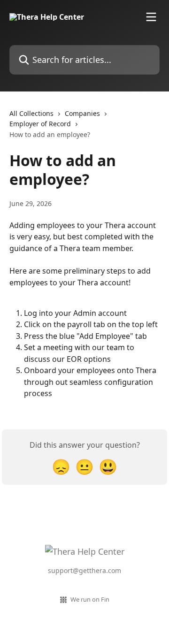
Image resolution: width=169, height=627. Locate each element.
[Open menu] (151, 17)
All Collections (31, 113)
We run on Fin (89, 599)
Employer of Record (40, 123)
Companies (82, 113)
